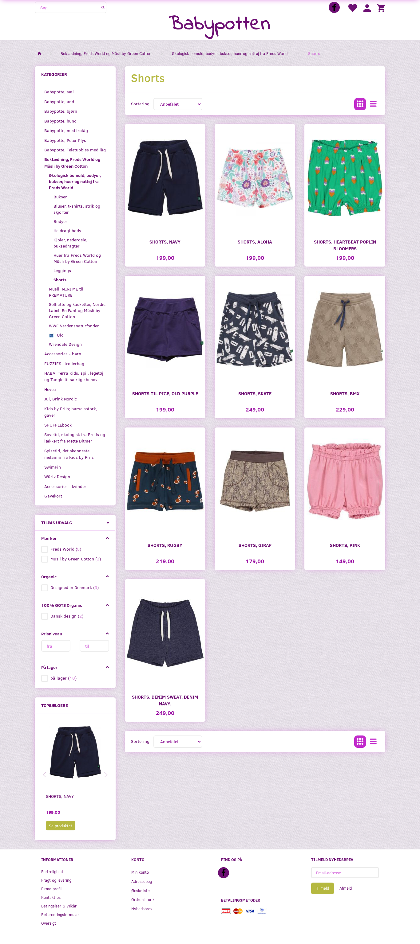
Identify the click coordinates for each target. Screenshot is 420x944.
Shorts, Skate (254, 393)
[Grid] (360, 104)
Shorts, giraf (255, 545)
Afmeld (345, 888)
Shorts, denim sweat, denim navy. (165, 700)
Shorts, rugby (165, 545)
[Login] (367, 7)
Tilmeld (322, 888)
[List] (373, 104)
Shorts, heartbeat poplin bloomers (345, 245)
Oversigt (48, 923)
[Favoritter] (352, 7)
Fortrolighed (52, 871)
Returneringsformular (60, 914)
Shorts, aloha (255, 241)
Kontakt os (51, 897)
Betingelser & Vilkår (59, 905)
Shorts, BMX (344, 393)
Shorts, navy (60, 796)
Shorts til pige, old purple (165, 393)
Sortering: (141, 104)
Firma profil (51, 888)
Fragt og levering (56, 880)
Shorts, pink (345, 545)
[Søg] (103, 7)
